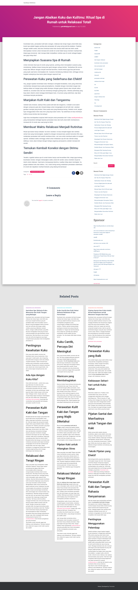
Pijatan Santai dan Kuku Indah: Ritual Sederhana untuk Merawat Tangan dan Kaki (100, 312)
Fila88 (96, 50)
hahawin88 (97, 53)
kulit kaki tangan (98, 69)
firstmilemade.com (98, 240)
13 (27, 174)
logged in (40, 200)
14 (29, 174)
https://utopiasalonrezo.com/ (101, 279)
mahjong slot (97, 72)
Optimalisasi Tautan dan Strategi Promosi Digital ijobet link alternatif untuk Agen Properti (103, 127)
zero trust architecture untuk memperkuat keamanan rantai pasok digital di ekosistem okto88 (104, 232)
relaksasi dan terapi (99, 81)
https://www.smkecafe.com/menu (102, 249)
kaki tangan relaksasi (99, 59)
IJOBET (96, 56)
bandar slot (97, 47)
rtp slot (96, 87)
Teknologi (96, 99)
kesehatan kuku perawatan (37, 171)
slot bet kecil (97, 283)
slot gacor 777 (97, 269)
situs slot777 (97, 246)
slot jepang (96, 275)
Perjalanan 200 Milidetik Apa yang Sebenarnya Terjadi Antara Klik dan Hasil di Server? (104, 255)
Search (95, 163)
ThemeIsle (112, 586)
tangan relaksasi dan (99, 96)
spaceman (97, 93)
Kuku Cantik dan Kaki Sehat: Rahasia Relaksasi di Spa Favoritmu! (68, 312)
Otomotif (96, 75)
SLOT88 (96, 90)
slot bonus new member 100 (101, 243)
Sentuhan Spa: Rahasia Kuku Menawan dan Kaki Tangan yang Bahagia (36, 312)
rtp (95, 84)
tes (95, 103)
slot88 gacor (97, 251)
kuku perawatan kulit (99, 66)
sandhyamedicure (77, 117)
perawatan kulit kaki (99, 78)
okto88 (95, 237)
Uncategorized (98, 106)
